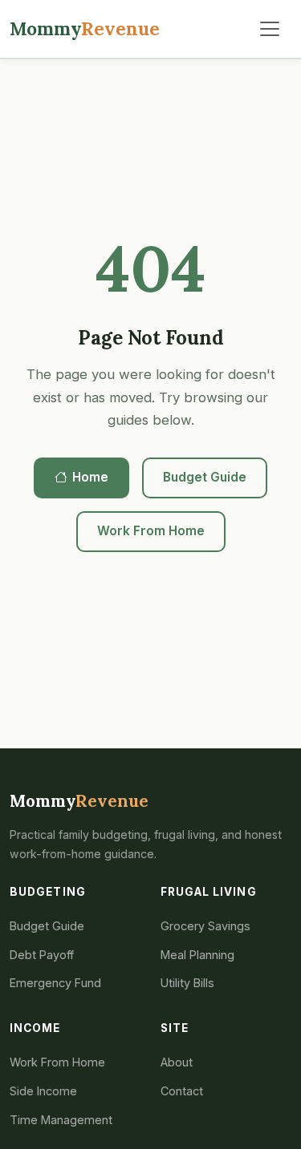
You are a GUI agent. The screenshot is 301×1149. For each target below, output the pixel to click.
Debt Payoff (42, 955)
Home (90, 477)
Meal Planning (197, 955)
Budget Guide (204, 477)
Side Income (43, 1091)
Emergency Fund (55, 983)
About (177, 1062)
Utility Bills (187, 983)
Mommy (85, 28)
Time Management (61, 1120)
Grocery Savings (205, 926)
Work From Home (151, 530)
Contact (182, 1091)
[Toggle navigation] (269, 29)
